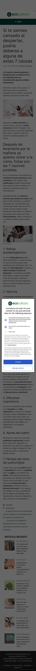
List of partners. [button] (12, 345)
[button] (18, 331)
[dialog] (18, 335)
